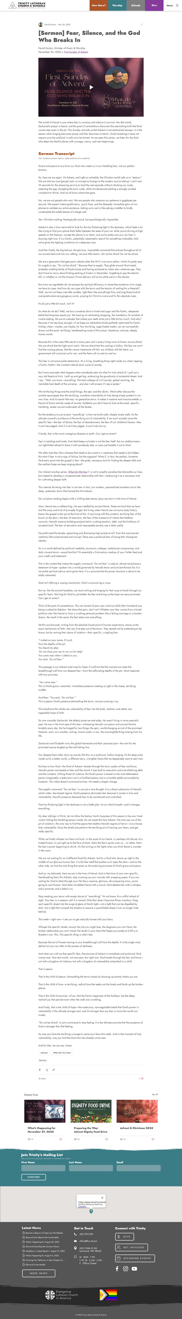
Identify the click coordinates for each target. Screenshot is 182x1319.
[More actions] (142, 24)
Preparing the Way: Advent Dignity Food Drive (90, 1130)
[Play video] (91, 87)
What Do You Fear (62, 1053)
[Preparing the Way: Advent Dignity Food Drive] (91, 1111)
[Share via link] (53, 1069)
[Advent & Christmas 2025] (137, 1111)
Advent (44, 1053)
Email (120, 1162)
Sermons (42, 1060)
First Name (28, 1162)
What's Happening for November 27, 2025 (41, 1130)
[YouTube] (134, 1268)
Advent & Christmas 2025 (136, 1128)
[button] (99, 5)
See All (155, 1094)
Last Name (75, 1162)
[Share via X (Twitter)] (46, 1069)
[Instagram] (125, 1268)
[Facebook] (117, 1268)
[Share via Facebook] (39, 1069)
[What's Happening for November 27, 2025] (44, 1111)
